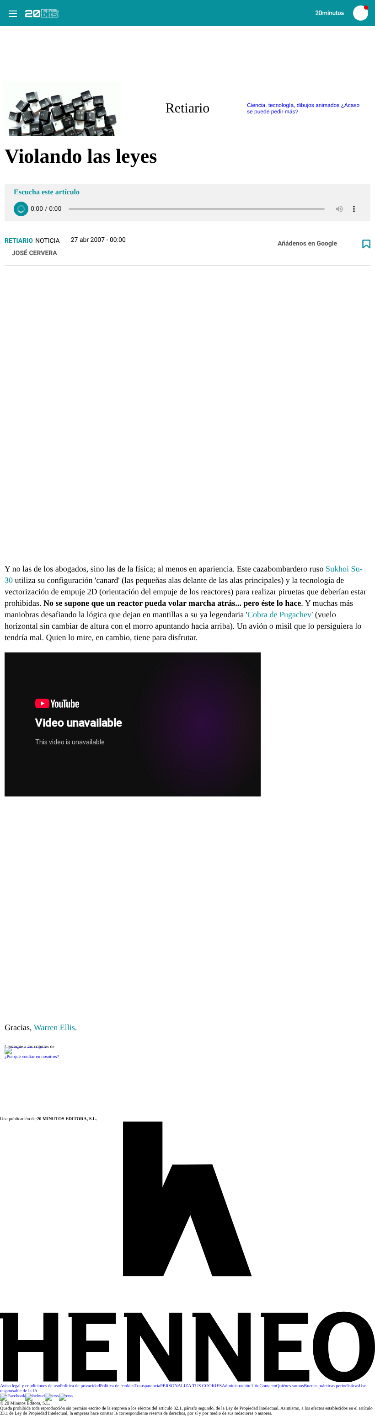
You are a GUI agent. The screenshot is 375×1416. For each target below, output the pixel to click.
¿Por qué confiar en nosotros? (32, 1056)
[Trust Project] (25, 1046)
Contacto (268, 1386)
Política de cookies (117, 1386)
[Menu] (12, 13)
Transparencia (147, 1386)
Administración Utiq (241, 1386)
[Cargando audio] (21, 209)
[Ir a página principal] (42, 14)
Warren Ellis (54, 1027)
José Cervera (34, 253)
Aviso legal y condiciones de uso (30, 1386)
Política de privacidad (80, 1386)
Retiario (19, 241)
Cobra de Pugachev (279, 614)
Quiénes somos (290, 1386)
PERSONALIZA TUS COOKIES (191, 1386)
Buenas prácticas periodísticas (331, 1386)
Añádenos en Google (307, 243)
